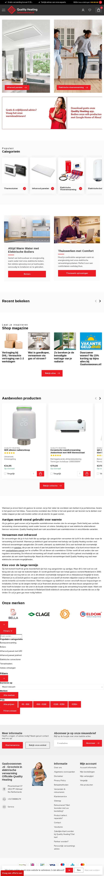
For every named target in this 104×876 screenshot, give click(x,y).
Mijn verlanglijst (86, 776)
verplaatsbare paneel (15, 550)
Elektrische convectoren (10, 659)
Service (11, 806)
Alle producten (86, 785)
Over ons (58, 767)
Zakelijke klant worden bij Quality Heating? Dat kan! (64, 834)
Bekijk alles (50, 373)
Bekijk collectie (50, 485)
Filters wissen (10, 711)
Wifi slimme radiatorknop (17, 450)
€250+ (74, 704)
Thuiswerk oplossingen (77, 273)
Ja (69, 870)
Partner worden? (61, 841)
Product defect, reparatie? (60, 817)
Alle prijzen (9, 704)
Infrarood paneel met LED (11, 651)
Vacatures (58, 827)
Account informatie (88, 767)
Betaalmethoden (61, 785)
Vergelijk (11, 474)
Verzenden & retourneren (59, 790)
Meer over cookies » (92, 870)
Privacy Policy (60, 780)
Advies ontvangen (8, 668)
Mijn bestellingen (87, 772)
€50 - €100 (41, 704)
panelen (17, 547)
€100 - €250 (59, 704)
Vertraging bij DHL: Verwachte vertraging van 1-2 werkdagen (13, 357)
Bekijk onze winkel (37, 745)
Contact (57, 822)
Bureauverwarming (8, 642)
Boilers (27, 274)
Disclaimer (58, 776)
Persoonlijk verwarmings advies (64, 847)
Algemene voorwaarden (64, 772)
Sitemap (57, 801)
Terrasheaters (6, 663)
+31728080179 (14, 799)
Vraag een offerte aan (12, 873)
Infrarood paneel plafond (11, 655)
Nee (79, 870)
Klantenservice (12, 745)
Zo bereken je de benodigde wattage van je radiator (64, 357)
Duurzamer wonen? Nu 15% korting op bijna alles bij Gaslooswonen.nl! (90, 358)
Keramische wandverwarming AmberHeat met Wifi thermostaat (68, 451)
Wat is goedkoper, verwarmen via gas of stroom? (38, 355)
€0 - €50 (25, 704)
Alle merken (9, 695)
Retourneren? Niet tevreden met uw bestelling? (62, 808)
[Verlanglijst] (89, 10)
